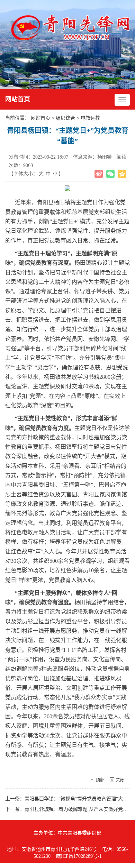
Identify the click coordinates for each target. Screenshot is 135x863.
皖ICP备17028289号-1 (79, 856)
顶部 (100, 779)
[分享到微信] (110, 174)
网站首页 (17, 99)
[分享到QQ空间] (122, 174)
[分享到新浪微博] (98, 174)
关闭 (120, 779)
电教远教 (90, 118)
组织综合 (65, 118)
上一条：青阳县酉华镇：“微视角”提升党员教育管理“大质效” (70, 798)
